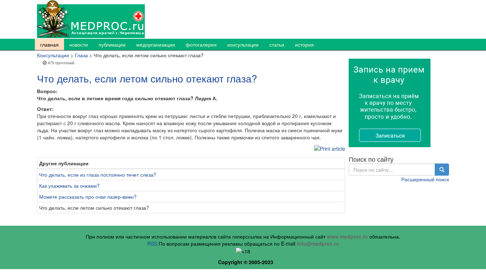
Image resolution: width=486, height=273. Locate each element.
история (304, 44)
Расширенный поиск (425, 179)
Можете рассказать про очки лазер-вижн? (88, 196)
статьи (276, 44)
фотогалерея (201, 44)
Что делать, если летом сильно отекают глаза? (147, 78)
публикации (112, 44)
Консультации (53, 55)
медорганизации (155, 44)
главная (49, 44)
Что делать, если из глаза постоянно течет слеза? (97, 174)
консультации (243, 44)
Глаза (81, 55)
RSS (152, 243)
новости (78, 44)
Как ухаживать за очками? (69, 185)
